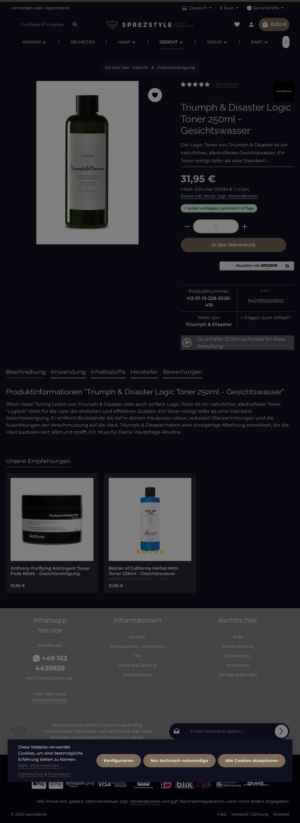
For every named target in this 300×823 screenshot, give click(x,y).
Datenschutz (237, 655)
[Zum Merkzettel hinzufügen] (155, 95)
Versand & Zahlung (137, 665)
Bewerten (227, 84)
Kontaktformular (49, 700)
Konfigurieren (119, 760)
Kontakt (137, 637)
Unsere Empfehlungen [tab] (38, 460)
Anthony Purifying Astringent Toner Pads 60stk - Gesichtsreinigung (50, 571)
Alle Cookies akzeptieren (251, 760)
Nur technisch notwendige (179, 760)
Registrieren (57, 8)
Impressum (237, 665)
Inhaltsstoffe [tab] (108, 371)
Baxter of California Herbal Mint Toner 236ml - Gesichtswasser (143, 571)
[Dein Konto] (251, 24)
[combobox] (42, 24)
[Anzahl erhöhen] (244, 226)
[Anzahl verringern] (187, 226)
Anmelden (22, 8)
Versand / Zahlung (249, 814)
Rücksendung (137, 674)
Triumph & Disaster (209, 324)
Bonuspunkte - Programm (137, 646)
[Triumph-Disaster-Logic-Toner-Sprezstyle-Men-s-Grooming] (87, 162)
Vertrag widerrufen (237, 674)
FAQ (137, 655)
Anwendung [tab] (68, 371)
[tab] (26, 372)
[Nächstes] (285, 42)
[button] (256, 268)
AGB (237, 637)
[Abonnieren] (281, 731)
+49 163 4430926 (51, 663)
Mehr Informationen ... (40, 765)
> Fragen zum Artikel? (266, 317)
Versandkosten (145, 801)
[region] (87, 165)
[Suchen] (75, 24)
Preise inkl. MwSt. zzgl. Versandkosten (219, 196)
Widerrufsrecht (237, 646)
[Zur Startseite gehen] (150, 24)
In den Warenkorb (233, 245)
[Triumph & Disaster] (284, 91)
